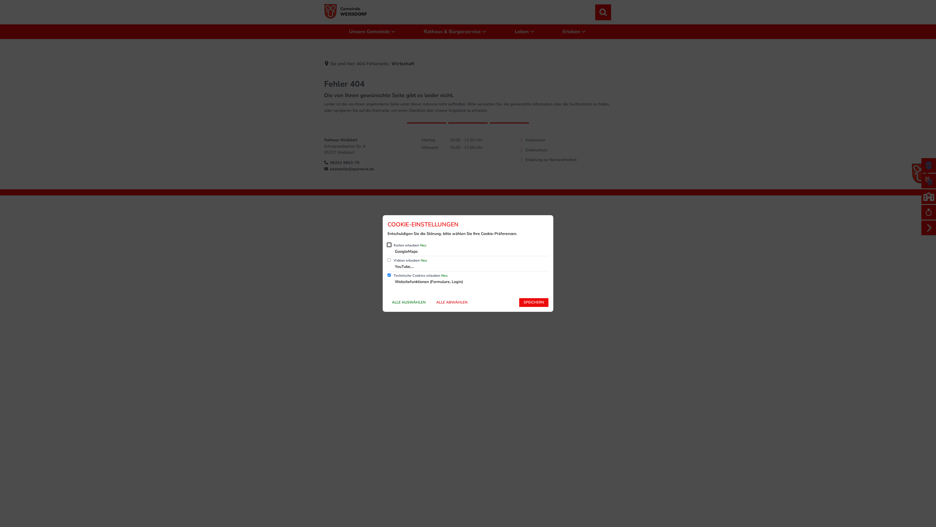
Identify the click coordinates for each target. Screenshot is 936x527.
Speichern (534, 302)
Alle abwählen (452, 302)
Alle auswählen (409, 302)
